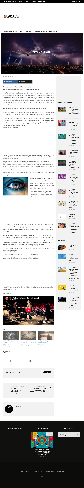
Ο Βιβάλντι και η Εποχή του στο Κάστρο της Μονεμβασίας (74, 110)
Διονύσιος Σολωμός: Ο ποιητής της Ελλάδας (16, 391)
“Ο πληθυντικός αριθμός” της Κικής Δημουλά (45, 341)
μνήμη (27, 360)
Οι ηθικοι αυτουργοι (10, 1)
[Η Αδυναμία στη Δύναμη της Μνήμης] (11, 335)
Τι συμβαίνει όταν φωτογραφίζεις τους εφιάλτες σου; (38, 390)
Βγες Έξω (37, 31)
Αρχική (5, 76)
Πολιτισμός (28, 31)
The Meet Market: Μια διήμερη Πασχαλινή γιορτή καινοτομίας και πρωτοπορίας (74, 273)
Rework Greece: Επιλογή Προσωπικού (73, 288)
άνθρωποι (7, 360)
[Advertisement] (51, 16)
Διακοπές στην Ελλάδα (38, 1)
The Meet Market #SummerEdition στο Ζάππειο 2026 (75, 124)
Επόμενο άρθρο (42, 386)
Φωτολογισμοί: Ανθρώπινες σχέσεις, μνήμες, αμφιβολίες (28, 341)
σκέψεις (33, 360)
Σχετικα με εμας (24, 1)
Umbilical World (72, 215)
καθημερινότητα (17, 360)
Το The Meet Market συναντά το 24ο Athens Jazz (73, 204)
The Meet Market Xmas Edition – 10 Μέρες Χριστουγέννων (74, 164)
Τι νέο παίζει (53, 31)
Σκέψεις (44, 31)
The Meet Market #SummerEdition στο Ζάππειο (75, 192)
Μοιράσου (46, 55)
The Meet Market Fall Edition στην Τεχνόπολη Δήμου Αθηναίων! (73, 178)
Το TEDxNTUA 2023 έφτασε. (74, 246)
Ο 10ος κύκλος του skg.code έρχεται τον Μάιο (73, 257)
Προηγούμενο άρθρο (17, 386)
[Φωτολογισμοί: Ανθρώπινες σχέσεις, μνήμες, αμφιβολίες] (28, 335)
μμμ (30, 55)
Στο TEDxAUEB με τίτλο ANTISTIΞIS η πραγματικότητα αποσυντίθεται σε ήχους (75, 301)
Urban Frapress (18, 31)
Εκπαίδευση (8, 31)
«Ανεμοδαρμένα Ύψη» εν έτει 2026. (74, 152)
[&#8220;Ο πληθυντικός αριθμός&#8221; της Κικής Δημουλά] (46, 335)
